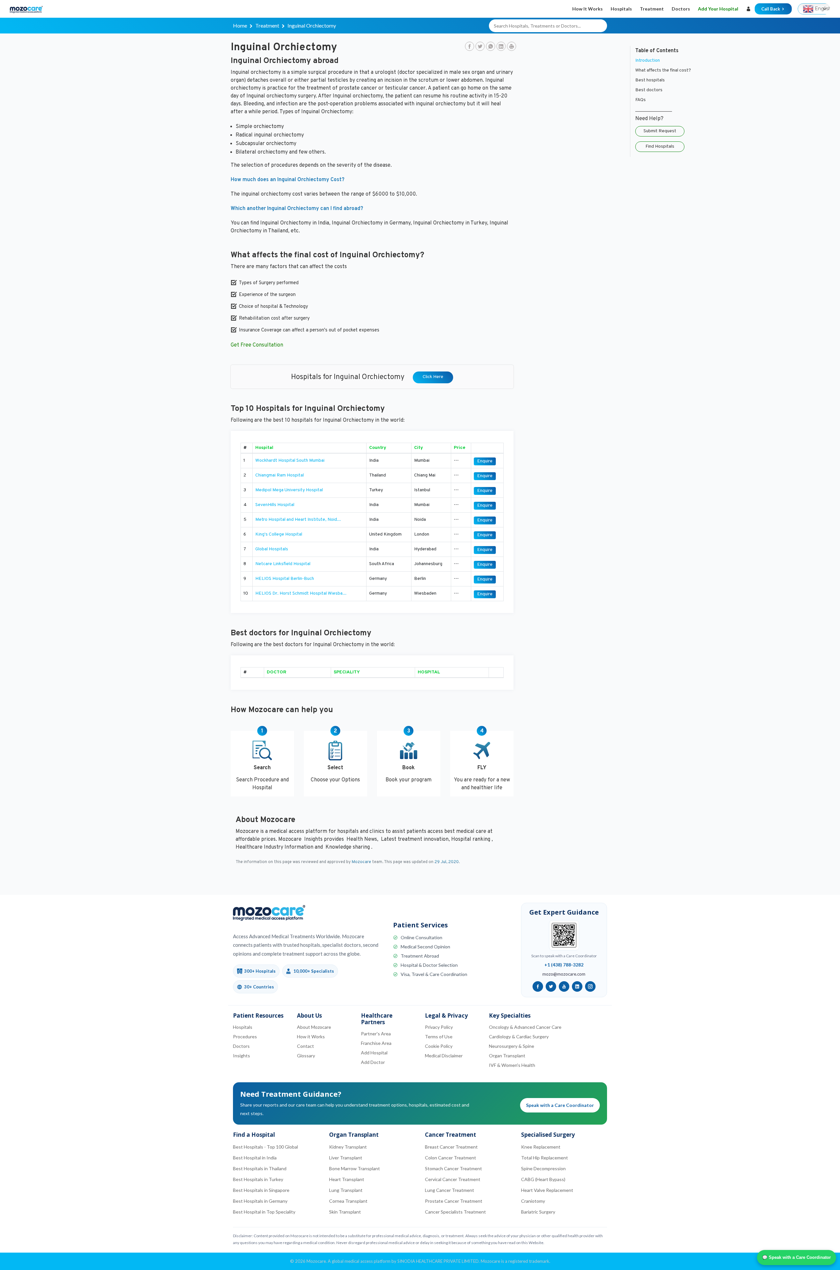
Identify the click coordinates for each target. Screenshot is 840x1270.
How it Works (587, 8)
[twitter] (551, 986)
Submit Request (659, 131)
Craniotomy (533, 1201)
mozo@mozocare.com (563, 974)
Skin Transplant (345, 1212)
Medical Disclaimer (444, 1055)
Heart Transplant (346, 1179)
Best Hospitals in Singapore (261, 1190)
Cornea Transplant (348, 1201)
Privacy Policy (439, 1027)
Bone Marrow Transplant (354, 1168)
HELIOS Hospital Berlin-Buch (284, 579)
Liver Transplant (345, 1157)
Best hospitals (650, 80)
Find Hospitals (659, 146)
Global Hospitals (271, 549)
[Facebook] (469, 47)
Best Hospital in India (255, 1157)
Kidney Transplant (348, 1147)
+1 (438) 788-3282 (563, 964)
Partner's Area (376, 1033)
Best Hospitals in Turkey (258, 1179)
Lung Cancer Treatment (449, 1190)
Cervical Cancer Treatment (452, 1179)
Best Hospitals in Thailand (259, 1168)
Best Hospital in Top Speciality (264, 1212)
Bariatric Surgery (538, 1212)
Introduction (647, 60)
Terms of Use (438, 1036)
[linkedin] (577, 986)
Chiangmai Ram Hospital (279, 475)
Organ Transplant (507, 1055)
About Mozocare (314, 1027)
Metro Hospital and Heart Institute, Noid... (298, 519)
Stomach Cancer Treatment (453, 1168)
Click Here (433, 377)
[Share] (511, 47)
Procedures (245, 1036)
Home (240, 25)
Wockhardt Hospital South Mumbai (290, 460)
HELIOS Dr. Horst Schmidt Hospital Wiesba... (300, 593)
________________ (653, 110)
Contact (305, 1046)
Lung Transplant (346, 1190)
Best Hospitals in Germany (260, 1201)
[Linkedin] (501, 47)
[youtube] (564, 986)
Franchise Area (376, 1043)
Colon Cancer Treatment (450, 1157)
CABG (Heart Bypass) (543, 1179)
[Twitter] (480, 47)
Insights (241, 1055)
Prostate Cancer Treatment (453, 1201)
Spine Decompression (543, 1168)
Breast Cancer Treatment (451, 1147)
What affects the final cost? (663, 70)
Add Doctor (373, 1062)
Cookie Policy (438, 1046)
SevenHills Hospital (274, 505)
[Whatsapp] (490, 47)
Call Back (771, 8)
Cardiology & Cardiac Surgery (519, 1036)
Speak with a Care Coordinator (560, 1105)
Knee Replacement (540, 1147)
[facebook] (538, 986)
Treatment (652, 8)
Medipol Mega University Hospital (289, 490)
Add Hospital (374, 1052)
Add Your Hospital (718, 8)
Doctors (681, 8)
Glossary (306, 1055)
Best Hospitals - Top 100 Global (265, 1147)
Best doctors (648, 90)
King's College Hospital (278, 534)
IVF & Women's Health (512, 1065)
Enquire (485, 461)
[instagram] (590, 986)
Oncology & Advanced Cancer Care (525, 1027)
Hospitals (621, 8)
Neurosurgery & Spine (511, 1046)
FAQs (640, 100)
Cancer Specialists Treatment (455, 1212)
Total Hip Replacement (544, 1157)
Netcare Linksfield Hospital (282, 564)
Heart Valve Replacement (547, 1190)
